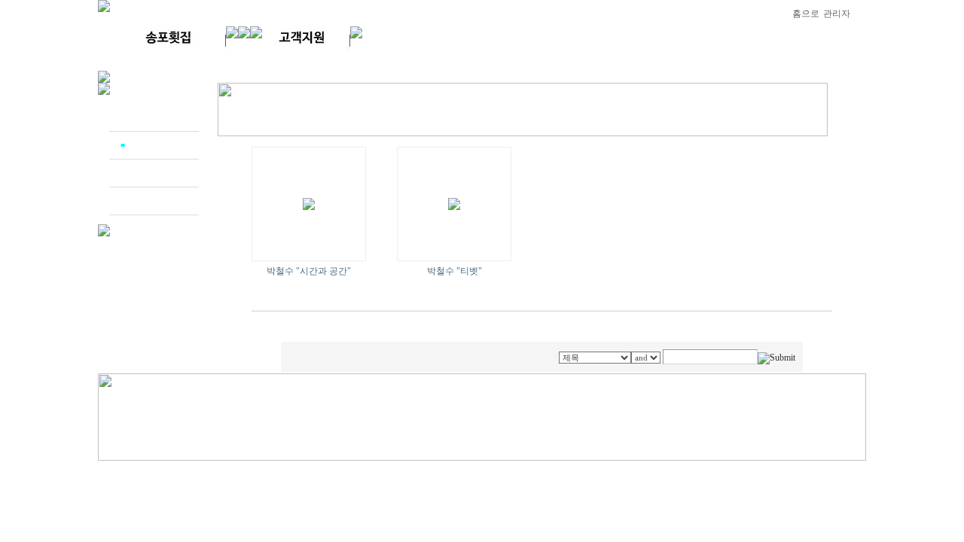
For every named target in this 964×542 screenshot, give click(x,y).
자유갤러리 (152, 201)
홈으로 (805, 13)
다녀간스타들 (157, 117)
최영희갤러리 (157, 173)
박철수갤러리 (157, 145)
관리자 (836, 13)
